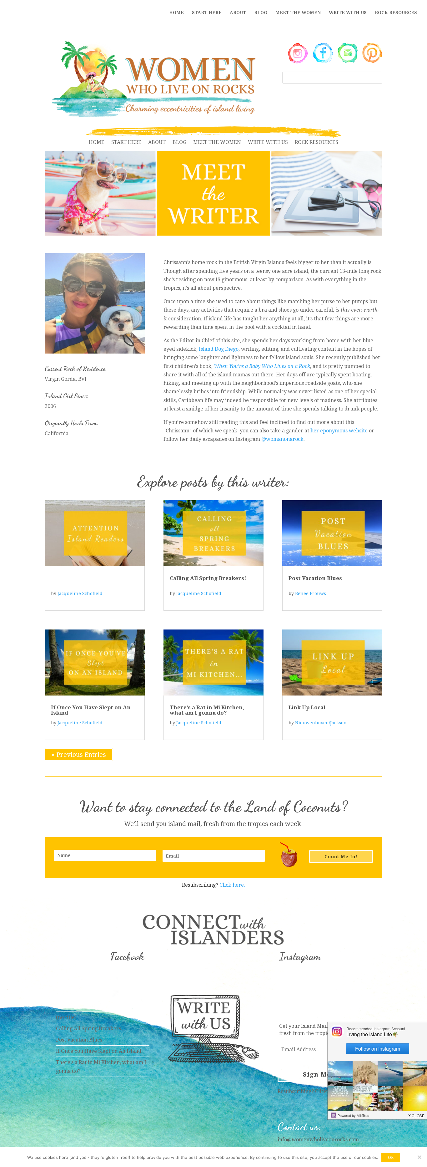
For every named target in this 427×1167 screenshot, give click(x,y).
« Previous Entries (79, 754)
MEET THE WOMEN (298, 12)
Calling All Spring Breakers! (208, 578)
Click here (327, 1091)
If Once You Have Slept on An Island (91, 710)
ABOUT (238, 12)
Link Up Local (307, 707)
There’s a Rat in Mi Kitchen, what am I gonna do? (207, 710)
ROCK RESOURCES (396, 12)
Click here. (232, 885)
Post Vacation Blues (315, 578)
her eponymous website (339, 431)
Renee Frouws (310, 593)
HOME (176, 12)
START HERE (207, 12)
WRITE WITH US (348, 12)
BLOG (260, 12)
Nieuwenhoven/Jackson (321, 722)
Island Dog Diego (219, 349)
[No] (419, 1157)
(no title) (66, 1017)
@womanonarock (282, 439)
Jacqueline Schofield (80, 593)
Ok (391, 1157)
